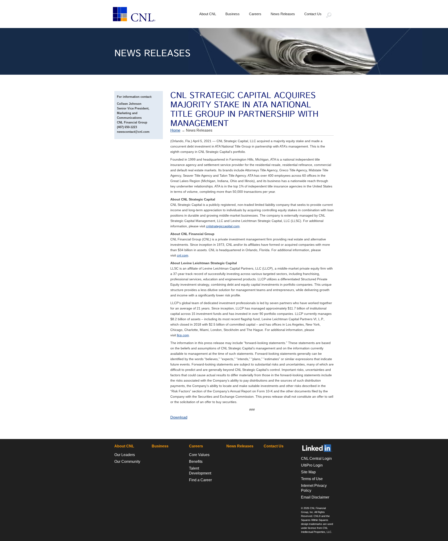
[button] (331, 16)
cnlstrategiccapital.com (223, 226)
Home (175, 130)
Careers (255, 14)
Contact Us (313, 14)
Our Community (127, 462)
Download (178, 417)
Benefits (196, 462)
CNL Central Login (316, 458)
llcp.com (183, 335)
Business (232, 14)
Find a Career (200, 480)
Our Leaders (124, 455)
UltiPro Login (312, 465)
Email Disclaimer (315, 497)
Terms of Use (312, 479)
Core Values (199, 455)
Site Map (308, 472)
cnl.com (182, 255)
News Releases (283, 14)
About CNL (207, 14)
